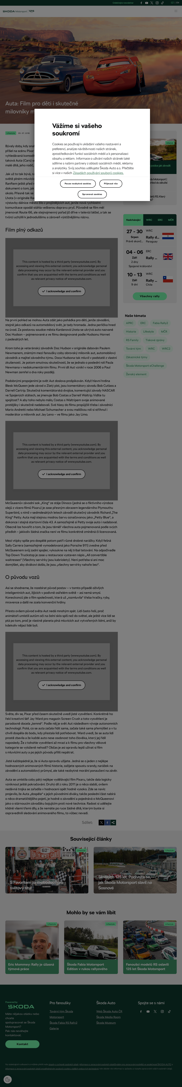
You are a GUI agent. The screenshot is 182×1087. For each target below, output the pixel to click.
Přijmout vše (111, 183)
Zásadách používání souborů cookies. (98, 173)
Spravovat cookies (92, 194)
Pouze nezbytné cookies (78, 183)
